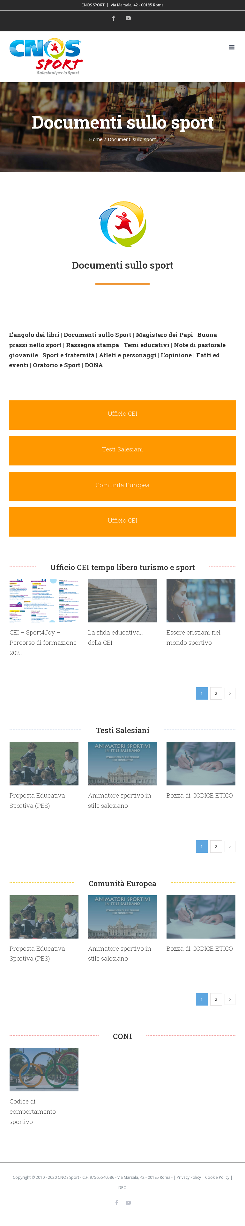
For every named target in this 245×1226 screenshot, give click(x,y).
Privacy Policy (189, 1177)
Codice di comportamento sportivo (33, 1111)
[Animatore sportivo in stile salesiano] (122, 763)
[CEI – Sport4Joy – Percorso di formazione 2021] (44, 600)
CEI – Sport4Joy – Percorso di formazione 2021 (43, 642)
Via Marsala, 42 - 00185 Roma (137, 5)
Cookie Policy (217, 1177)
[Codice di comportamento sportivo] (44, 1069)
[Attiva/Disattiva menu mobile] (232, 47)
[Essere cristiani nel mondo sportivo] (201, 600)
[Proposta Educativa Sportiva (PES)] (44, 763)
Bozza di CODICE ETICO (200, 795)
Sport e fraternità (68, 355)
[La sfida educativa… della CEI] (122, 600)
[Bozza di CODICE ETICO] (201, 763)
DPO (122, 1187)
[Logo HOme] (122, 203)
